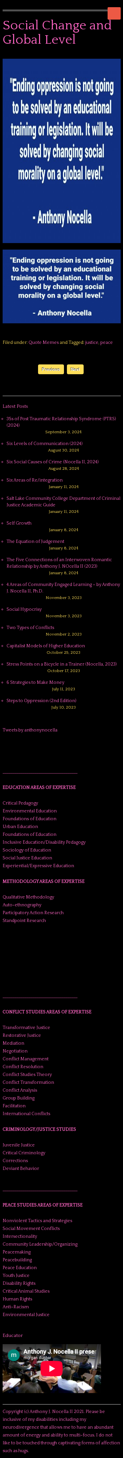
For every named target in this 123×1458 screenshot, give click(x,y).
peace (106, 342)
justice (91, 342)
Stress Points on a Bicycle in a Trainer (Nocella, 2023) (62, 664)
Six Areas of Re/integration (35, 480)
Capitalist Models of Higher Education (46, 646)
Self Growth (19, 523)
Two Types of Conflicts (30, 627)
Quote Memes (44, 342)
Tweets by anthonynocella (30, 730)
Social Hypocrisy (24, 609)
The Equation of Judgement (35, 541)
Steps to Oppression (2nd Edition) (41, 700)
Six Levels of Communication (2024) (45, 443)
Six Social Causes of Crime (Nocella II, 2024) (53, 462)
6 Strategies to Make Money (35, 682)
